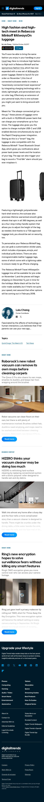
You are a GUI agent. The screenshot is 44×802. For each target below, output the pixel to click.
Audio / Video (7, 693)
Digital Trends (12, 11)
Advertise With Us (8, 722)
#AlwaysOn (33, 71)
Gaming (5, 689)
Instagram (8, 665)
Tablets (27, 681)
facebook (17, 317)
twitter (21, 317)
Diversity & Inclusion (9, 774)
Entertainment (7, 700)
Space (27, 689)
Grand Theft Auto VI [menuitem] (8, 14)
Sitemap (28, 774)
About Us (5, 713)
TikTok (25, 665)
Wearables (29, 685)
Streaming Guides (32, 693)
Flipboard (3, 671)
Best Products (30, 696)
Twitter (14, 665)
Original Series (30, 704)
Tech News (30, 343)
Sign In (37, 8)
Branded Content (31, 720)
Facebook (3, 665)
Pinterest (31, 665)
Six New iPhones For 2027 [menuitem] (25, 14)
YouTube (20, 665)
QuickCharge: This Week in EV (12, 343)
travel (4, 61)
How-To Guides (30, 700)
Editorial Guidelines (8, 726)
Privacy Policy (29, 765)
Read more (9, 439)
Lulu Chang (7, 44)
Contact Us (6, 718)
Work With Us (6, 770)
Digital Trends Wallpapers (33, 724)
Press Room (29, 770)
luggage (28, 114)
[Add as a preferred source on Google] (8, 48)
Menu (3, 8)
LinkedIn (37, 665)
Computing (6, 685)
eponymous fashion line (13, 67)
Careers (4, 765)
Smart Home (6, 696)
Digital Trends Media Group (13, 787)
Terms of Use (6, 779)
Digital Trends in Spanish (33, 728)
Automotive (6, 704)
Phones (4, 681)
